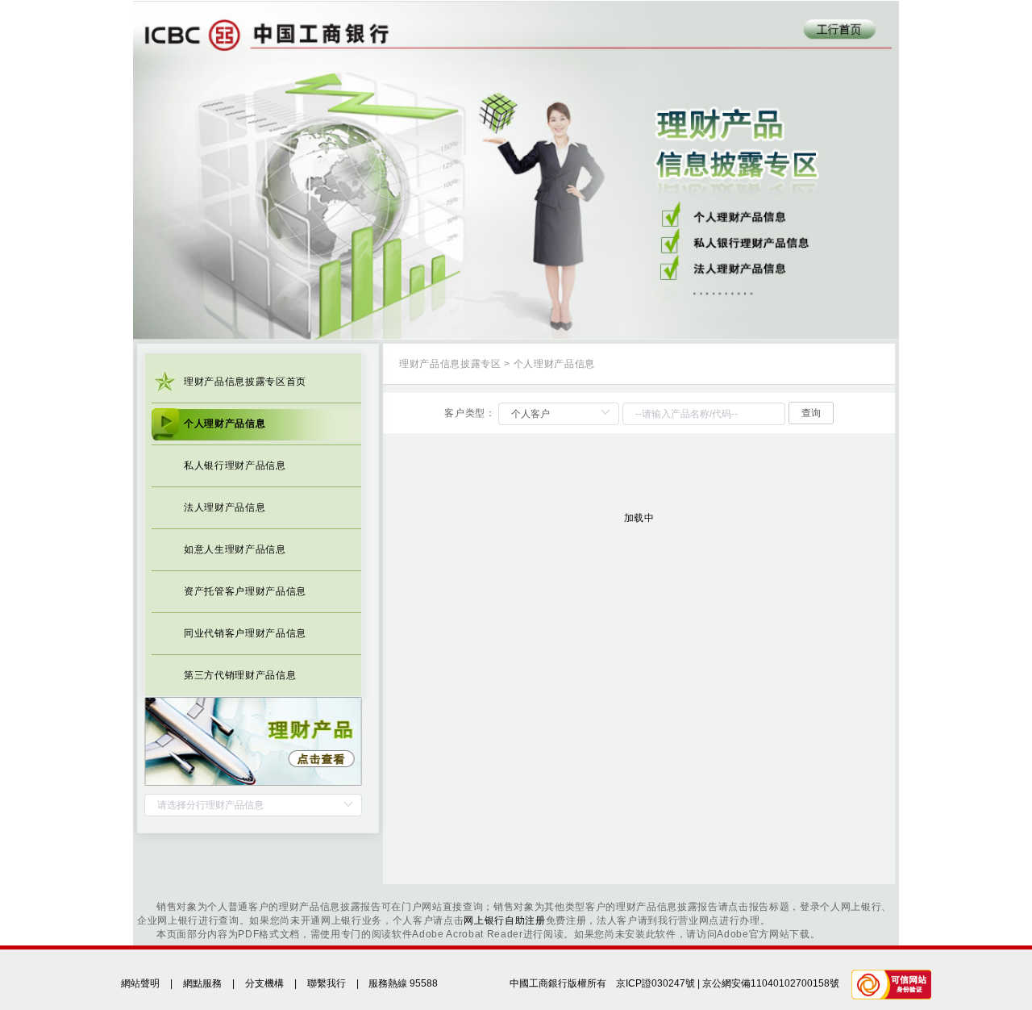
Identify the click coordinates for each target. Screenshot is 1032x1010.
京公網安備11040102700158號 (770, 983)
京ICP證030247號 (655, 983)
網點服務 (202, 983)
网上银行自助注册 (504, 920)
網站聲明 (140, 983)
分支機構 (264, 983)
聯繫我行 (326, 983)
